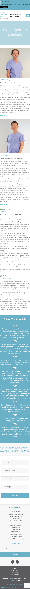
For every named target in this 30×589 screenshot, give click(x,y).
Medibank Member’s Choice (12, 578)
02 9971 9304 (5, 2)
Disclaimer (4, 587)
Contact (18, 580)
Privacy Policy (13, 587)
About (25, 578)
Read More (3, 115)
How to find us (15, 507)
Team (12, 580)
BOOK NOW (4, 7)
